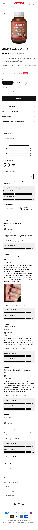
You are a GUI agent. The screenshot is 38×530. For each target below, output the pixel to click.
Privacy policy (12, 522)
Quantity (4, 87)
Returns (6, 487)
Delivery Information (11, 482)
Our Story (7, 468)
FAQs (6, 477)
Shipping (12, 76)
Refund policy (22, 522)
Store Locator (9, 496)
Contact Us (8, 473)
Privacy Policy (9, 491)
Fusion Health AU (18, 520)
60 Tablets (7, 83)
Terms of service (20, 525)
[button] (4, 3)
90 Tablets (21, 83)
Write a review (19, 53)
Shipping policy (32, 522)
